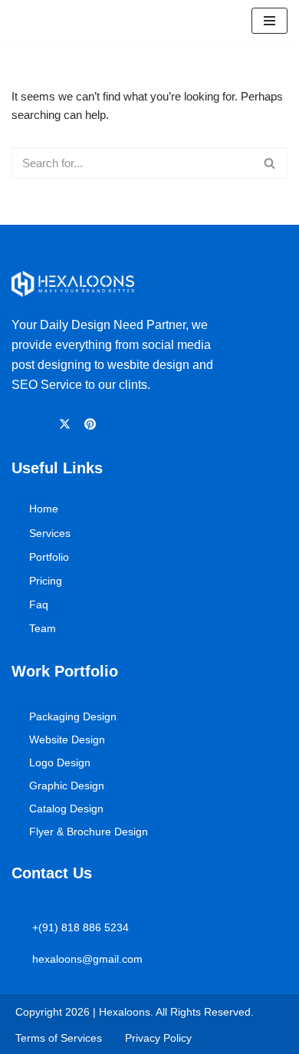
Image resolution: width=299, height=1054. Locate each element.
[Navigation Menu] (269, 21)
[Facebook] (19, 423)
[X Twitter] (67, 423)
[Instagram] (42, 423)
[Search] (270, 163)
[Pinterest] (92, 423)
